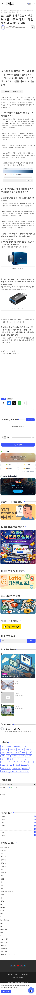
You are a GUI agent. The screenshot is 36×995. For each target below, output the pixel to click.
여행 (29, 752)
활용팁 (5, 10)
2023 (18, 826)
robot (17, 765)
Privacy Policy (18, 978)
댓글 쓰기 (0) (18, 445)
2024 (18, 823)
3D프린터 (17, 746)
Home (10, 974)
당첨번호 (20, 749)
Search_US (16, 768)
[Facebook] (9, 403)
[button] (29, 4)
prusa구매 (5, 765)
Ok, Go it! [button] (6, 991)
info (9, 762)
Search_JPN (25, 765)
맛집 (3, 752)
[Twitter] (14, 403)
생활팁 (23, 752)
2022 (18, 829)
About (16, 974)
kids (25, 762)
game (27, 759)
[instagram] (21, 966)
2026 (18, 816)
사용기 (17, 752)
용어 (3, 756)
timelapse (25, 768)
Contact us (24, 974)
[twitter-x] (14, 966)
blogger (20, 759)
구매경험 (4, 749)
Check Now (13, 987)
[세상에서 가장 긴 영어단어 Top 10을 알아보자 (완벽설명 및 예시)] (7, 697)
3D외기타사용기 (6, 746)
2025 (18, 819)
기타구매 (12, 749)
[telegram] (25, 966)
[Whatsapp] (19, 403)
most (31, 762)
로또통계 (28, 749)
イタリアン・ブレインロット (19, 771)
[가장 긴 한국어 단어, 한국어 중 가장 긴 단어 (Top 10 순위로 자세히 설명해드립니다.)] (7, 685)
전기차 (29, 756)
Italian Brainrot (17, 762)
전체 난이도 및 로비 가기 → (29, 471)
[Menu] (2, 3)
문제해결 (9, 752)
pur (11, 765)
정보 (3, 759)
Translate (15, 787)
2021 (18, 832)
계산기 (24, 746)
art (14, 759)
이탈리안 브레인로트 (18, 756)
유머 (8, 756)
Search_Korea (6, 768)
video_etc (5, 771)
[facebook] (11, 966)
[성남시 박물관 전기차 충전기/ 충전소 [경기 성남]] (7, 710)
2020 (18, 835)
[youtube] (18, 966)
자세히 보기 (30, 419)
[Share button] (24, 403)
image (3, 762)
